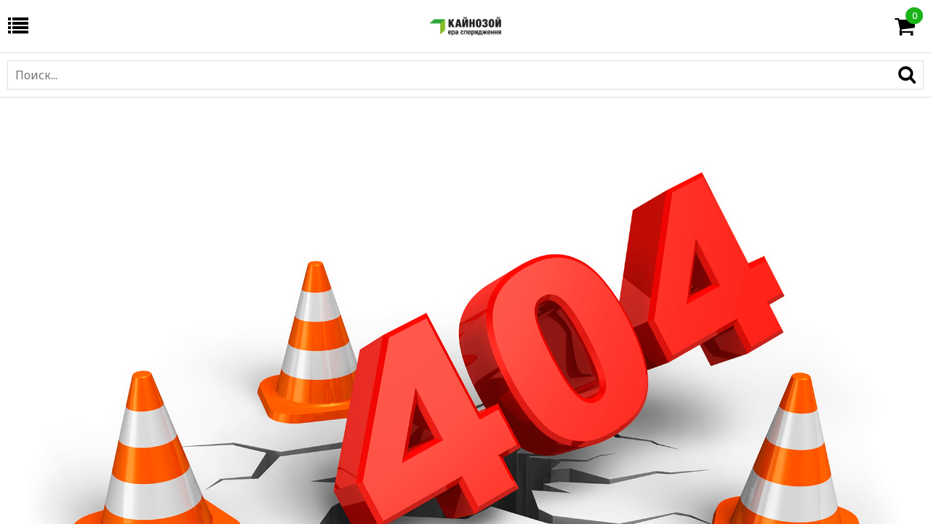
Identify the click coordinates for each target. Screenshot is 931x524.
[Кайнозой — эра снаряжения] (465, 26)
